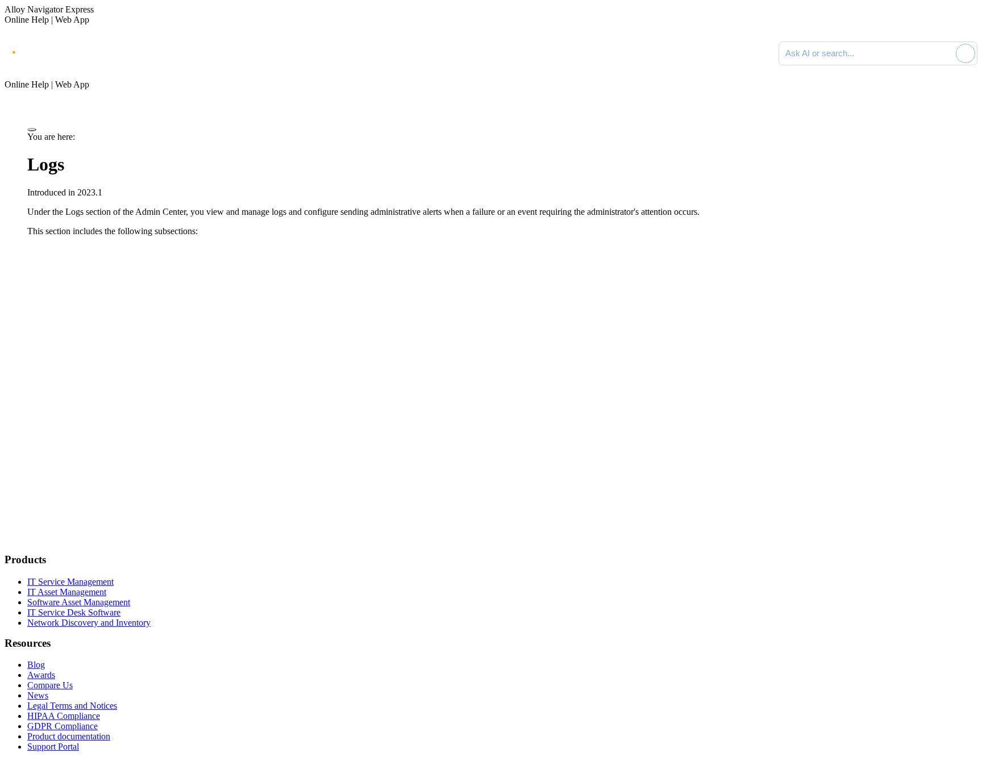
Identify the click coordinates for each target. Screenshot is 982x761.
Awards (41, 675)
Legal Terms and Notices (72, 705)
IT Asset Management (66, 592)
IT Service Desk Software (73, 612)
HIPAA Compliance (63, 716)
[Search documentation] (945, 53)
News (37, 695)
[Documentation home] (130, 53)
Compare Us (50, 685)
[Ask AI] (965, 53)
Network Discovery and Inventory (89, 622)
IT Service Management (70, 582)
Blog (36, 664)
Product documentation (68, 736)
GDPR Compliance (62, 726)
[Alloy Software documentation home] (51, 51)
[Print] (31, 129)
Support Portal (53, 746)
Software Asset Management (78, 602)
